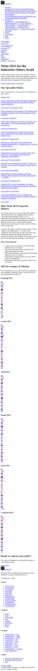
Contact (7, 621)
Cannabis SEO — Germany (17, 29)
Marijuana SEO (13, 11)
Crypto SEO (18, 9)
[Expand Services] (7, 43)
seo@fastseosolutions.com (14, 658)
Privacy (7, 625)
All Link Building (10, 16)
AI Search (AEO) (10, 600)
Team (6, 616)
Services (7, 7)
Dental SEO (9, 595)
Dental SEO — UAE (14, 27)
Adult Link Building (20, 18)
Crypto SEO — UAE (14, 25)
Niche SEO (8, 623)
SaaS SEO (31, 11)
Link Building (9, 14)
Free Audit (4, 41)
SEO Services (9, 586)
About (7, 38)
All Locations (30, 29)
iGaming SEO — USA (16, 23)
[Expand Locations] (8, 48)
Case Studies (9, 34)
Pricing (7, 32)
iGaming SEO (9, 9)
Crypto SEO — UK (11, 640)
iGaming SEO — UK (12, 22)
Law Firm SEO (30, 13)
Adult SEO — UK (11, 643)
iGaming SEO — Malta (12, 636)
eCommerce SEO (19, 13)
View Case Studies (18, 83)
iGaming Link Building (23, 16)
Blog (6, 36)
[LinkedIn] (5, 662)
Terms (7, 626)
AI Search (8, 31)
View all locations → (11, 651)
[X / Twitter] (7, 662)
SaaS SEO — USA (11, 647)
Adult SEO (25, 9)
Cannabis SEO (23, 11)
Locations (8, 20)
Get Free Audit (5, 83)
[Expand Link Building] (11, 46)
